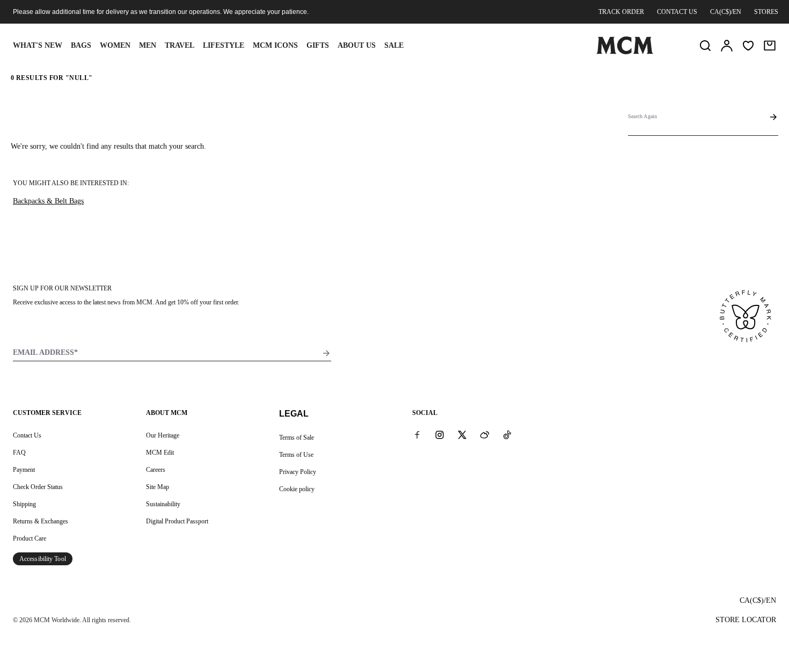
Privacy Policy (297, 472)
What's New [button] (37, 45)
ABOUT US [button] (357, 45)
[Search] (705, 45)
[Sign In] (726, 45)
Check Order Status (38, 487)
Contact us (677, 12)
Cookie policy (297, 489)
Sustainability (163, 504)
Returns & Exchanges (40, 521)
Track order (621, 12)
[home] (624, 52)
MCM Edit (160, 452)
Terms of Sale (296, 437)
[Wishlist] (748, 45)
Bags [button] (81, 45)
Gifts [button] (317, 45)
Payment (24, 469)
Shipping (24, 504)
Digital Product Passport (177, 521)
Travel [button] (179, 45)
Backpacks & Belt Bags (48, 201)
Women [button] (115, 45)
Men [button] (147, 45)
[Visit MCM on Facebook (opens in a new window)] (417, 435)
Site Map (157, 487)
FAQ (19, 452)
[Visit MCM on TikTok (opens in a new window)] (507, 435)
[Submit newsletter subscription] (326, 353)
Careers (155, 469)
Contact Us (27, 435)
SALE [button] (394, 45)
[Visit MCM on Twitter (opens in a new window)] (462, 435)
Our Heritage (162, 435)
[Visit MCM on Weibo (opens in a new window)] (485, 435)
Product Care (29, 538)
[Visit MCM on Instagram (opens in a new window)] (439, 435)
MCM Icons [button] (275, 45)
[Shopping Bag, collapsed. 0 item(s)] (769, 45)
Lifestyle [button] (223, 45)
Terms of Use (296, 454)
